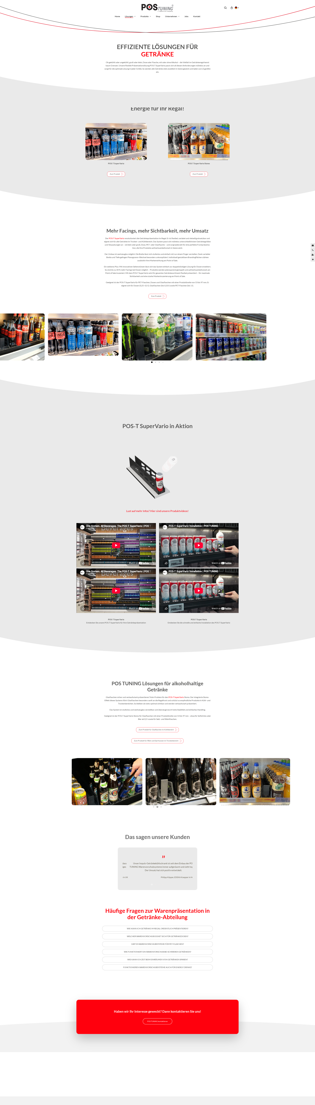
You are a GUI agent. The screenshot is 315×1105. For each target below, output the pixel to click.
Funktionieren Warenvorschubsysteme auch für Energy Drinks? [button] (157, 967)
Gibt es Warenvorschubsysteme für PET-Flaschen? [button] (157, 944)
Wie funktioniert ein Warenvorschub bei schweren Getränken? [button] (157, 952)
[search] (225, 8)
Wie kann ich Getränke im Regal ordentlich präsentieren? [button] (157, 928)
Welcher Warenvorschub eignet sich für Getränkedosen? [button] (157, 936)
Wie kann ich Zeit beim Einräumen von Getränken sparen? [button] (157, 959)
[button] (116, 174)
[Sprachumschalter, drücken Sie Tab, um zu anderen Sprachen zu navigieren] (236, 8)
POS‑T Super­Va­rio (116, 238)
